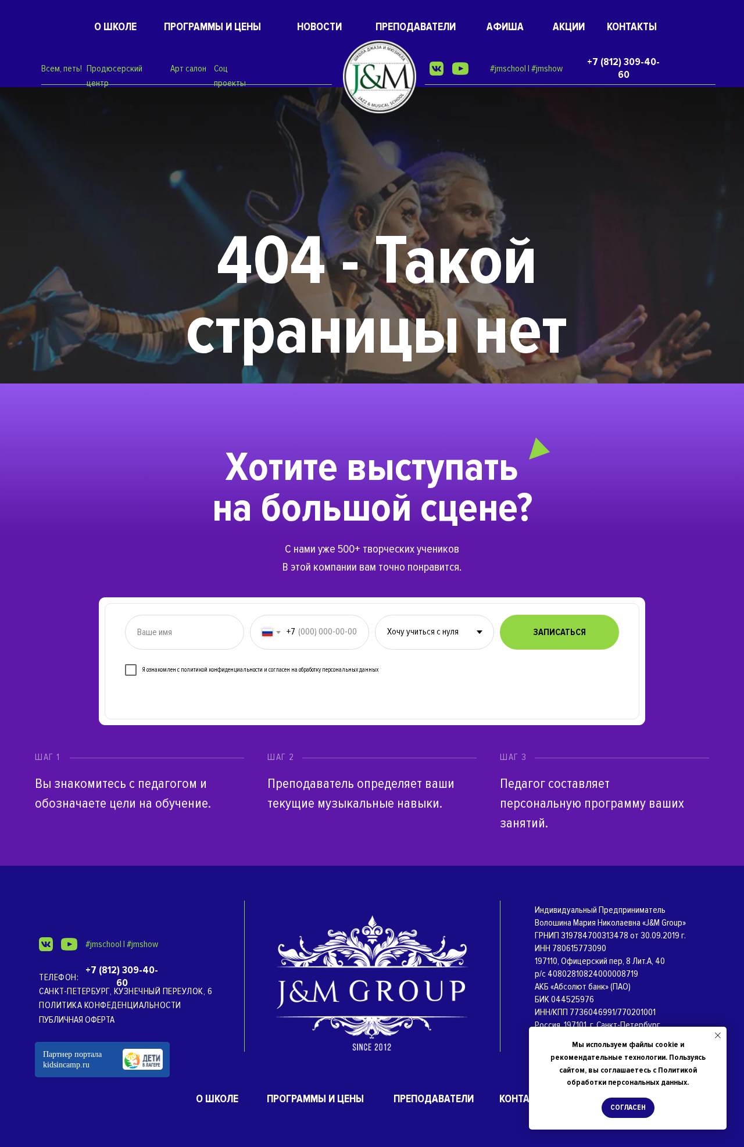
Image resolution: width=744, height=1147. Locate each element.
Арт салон (188, 68)
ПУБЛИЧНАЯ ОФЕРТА (77, 1020)
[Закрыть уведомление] (718, 1035)
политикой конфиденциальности (222, 669)
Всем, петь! (61, 68)
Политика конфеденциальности (110, 1005)
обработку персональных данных (338, 669)
